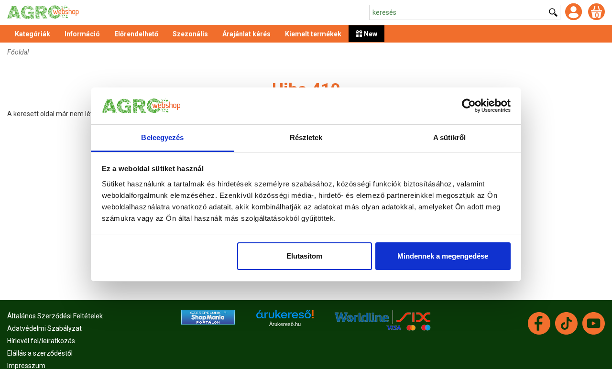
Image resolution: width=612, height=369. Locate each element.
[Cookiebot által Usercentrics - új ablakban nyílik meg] (469, 106)
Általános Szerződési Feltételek (55, 316)
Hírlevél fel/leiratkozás (41, 341)
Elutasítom (304, 256)
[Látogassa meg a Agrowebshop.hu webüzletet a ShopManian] (208, 316)
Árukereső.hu (285, 324)
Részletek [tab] (306, 137)
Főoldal (18, 52)
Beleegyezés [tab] (162, 137)
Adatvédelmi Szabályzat (44, 328)
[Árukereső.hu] (285, 318)
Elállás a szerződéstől (40, 353)
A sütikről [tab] (449, 137)
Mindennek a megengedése (442, 256)
